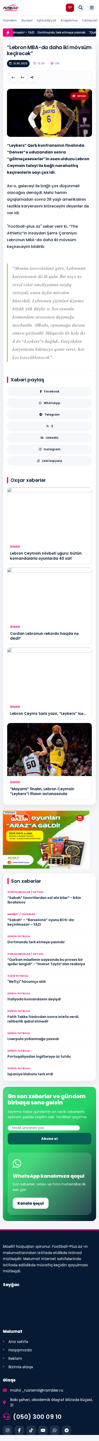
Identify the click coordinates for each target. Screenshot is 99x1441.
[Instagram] (7, 1430)
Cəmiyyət (89, 20)
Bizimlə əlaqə (20, 1366)
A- (13, 77)
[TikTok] (31, 1430)
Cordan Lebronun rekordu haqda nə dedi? (44, 636)
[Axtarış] (80, 7)
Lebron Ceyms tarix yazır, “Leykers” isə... (48, 713)
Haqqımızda (20, 1350)
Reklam (15, 1358)
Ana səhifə (18, 1341)
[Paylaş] (32, 77)
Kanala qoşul (31, 1203)
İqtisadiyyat (46, 20)
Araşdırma (69, 20)
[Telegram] (66, 1430)
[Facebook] (19, 1430)
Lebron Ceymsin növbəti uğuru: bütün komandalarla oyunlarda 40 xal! (46, 556)
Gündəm (10, 20)
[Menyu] (91, 7)
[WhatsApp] (54, 1430)
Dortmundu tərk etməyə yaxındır (57, 32)
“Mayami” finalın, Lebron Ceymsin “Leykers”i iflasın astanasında (42, 791)
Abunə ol (49, 1138)
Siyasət (27, 20)
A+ (23, 77)
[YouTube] (43, 1430)
